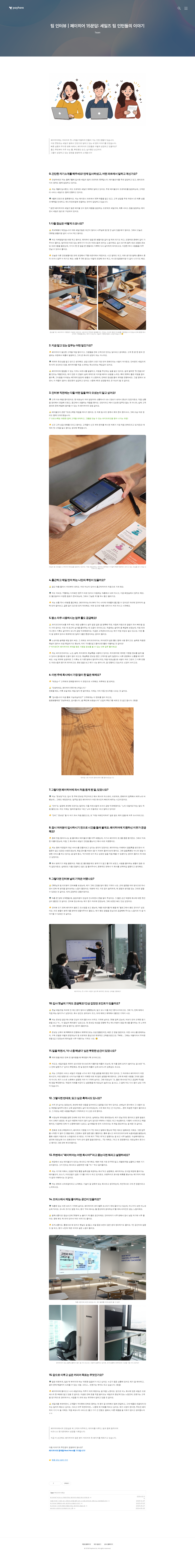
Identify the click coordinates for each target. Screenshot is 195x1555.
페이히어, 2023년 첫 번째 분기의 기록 (61, 1508)
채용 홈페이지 (86, 1544)
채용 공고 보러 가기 (60, 1460)
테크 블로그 (97, 1544)
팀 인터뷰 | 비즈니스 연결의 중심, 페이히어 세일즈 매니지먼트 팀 (69, 1497)
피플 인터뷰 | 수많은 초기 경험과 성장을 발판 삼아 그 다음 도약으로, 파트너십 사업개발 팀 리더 (79, 1501)
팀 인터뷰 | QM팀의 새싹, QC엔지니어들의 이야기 (65, 1503)
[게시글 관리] (58, 1483)
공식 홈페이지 (108, 1544)
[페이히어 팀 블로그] (20, 8)
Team (52, 1493)
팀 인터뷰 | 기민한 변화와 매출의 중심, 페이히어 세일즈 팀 (67, 1506)
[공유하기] (56, 1483)
